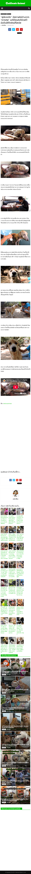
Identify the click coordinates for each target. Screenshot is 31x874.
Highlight (4, 674)
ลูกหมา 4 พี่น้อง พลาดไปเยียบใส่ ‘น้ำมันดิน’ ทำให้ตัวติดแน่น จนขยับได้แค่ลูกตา (12, 537)
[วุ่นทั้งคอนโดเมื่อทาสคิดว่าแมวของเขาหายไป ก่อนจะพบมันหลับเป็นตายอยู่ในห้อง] (15, 722)
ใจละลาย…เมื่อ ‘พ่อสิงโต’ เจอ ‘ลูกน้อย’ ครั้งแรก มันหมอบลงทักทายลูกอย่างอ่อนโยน (12, 629)
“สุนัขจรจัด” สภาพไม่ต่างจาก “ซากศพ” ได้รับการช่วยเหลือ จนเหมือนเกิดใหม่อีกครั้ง (4, 573)
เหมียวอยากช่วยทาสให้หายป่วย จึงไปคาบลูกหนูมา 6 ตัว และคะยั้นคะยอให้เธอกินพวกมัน (15, 745)
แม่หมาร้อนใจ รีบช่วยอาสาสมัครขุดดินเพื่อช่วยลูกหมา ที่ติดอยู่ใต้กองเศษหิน (4, 537)
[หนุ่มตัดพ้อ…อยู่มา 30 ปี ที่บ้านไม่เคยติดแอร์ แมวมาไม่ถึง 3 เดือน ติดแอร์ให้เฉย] (15, 686)
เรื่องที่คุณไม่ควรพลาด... (9, 655)
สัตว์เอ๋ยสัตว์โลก (3, 13)
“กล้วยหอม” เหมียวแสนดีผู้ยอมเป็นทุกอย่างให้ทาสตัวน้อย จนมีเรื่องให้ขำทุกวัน (14, 708)
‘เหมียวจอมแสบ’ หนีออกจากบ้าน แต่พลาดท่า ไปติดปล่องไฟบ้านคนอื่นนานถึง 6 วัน (4, 649)
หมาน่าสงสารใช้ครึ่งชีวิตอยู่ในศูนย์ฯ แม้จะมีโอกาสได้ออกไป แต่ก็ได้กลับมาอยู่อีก (20, 573)
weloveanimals (7, 403)
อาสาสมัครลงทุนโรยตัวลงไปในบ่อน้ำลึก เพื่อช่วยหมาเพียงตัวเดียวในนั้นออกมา (12, 519)
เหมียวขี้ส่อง (4, 25)
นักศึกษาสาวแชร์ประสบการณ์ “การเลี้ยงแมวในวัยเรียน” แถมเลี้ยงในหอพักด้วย (15, 763)
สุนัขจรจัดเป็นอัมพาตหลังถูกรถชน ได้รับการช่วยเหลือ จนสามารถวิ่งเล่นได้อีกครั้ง (4, 519)
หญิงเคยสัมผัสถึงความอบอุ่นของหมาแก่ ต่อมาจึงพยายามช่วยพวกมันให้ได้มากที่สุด (20, 554)
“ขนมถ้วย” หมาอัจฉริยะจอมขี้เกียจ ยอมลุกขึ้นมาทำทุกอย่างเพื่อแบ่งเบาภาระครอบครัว (15, 672)
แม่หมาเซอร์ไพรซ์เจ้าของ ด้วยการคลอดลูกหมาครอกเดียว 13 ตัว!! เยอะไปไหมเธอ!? (12, 554)
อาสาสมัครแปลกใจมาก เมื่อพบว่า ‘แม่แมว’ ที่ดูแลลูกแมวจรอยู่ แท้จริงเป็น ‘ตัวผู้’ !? (20, 630)
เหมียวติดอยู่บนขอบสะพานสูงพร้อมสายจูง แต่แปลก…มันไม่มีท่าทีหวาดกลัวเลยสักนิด (12, 649)
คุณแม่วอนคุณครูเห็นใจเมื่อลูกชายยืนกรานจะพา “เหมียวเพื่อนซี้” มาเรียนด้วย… (15, 781)
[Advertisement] (15, 51)
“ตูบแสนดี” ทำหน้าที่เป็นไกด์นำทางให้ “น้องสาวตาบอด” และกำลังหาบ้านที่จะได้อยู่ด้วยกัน (4, 592)
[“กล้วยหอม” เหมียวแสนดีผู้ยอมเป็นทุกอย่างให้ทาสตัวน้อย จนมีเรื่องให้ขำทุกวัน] (15, 704)
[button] (29, 8)
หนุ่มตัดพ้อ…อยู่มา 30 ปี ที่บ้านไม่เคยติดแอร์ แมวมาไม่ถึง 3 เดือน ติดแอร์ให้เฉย (15, 690)
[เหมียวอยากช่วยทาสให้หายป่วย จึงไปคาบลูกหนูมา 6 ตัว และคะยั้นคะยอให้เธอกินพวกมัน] (15, 740)
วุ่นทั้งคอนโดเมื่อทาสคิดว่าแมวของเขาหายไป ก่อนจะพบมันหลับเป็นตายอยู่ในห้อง (15, 726)
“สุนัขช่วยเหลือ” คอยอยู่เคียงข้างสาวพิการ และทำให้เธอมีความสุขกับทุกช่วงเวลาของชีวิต (12, 573)
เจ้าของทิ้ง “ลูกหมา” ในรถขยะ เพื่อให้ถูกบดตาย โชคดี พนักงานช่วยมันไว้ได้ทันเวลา (4, 611)
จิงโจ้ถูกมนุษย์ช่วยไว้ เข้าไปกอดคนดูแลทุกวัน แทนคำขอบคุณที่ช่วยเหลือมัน (12, 611)
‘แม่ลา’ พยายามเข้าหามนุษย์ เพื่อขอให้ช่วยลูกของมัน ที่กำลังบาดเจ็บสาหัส (20, 537)
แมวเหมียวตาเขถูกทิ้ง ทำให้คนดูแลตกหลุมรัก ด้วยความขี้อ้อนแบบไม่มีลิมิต (20, 648)
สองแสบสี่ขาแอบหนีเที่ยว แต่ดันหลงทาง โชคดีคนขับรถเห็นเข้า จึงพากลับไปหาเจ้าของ (20, 591)
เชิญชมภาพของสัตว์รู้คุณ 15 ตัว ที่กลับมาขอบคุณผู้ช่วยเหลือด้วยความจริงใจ (20, 611)
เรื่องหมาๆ (9, 13)
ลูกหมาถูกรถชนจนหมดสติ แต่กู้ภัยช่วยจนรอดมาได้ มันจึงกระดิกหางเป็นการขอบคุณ (4, 554)
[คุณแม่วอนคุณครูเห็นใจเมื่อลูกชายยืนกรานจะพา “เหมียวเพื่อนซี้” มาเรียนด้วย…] (15, 777)
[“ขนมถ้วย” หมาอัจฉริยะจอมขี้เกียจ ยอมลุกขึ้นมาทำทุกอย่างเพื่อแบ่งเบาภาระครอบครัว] (15, 667)
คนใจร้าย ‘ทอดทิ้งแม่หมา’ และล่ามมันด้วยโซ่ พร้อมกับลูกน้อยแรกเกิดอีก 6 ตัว (12, 590)
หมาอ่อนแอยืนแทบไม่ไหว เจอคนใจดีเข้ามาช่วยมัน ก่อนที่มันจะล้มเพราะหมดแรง (20, 519)
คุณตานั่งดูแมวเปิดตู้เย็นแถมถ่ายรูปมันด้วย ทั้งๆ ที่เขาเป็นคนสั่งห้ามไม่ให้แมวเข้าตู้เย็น (15, 799)
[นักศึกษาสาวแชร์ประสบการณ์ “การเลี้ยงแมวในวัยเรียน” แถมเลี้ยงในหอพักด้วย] (15, 759)
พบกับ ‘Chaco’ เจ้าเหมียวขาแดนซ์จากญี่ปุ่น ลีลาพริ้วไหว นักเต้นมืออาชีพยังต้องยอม (4, 629)
